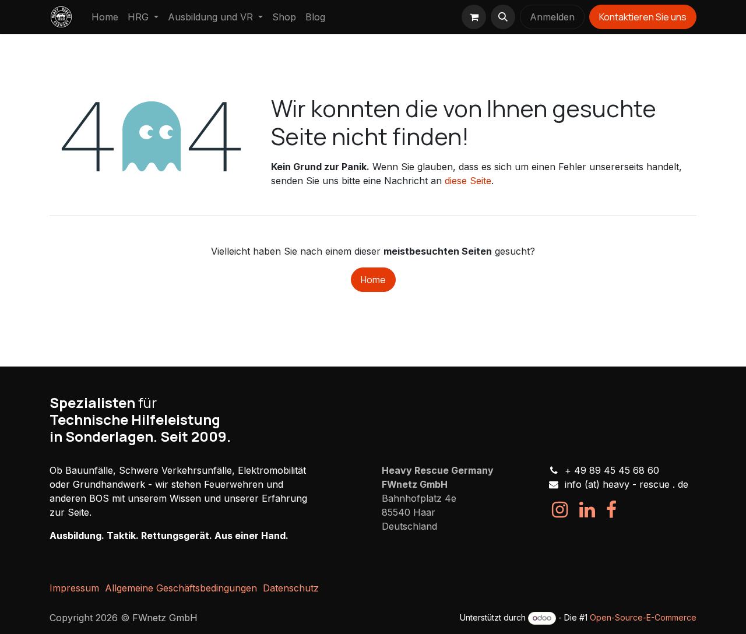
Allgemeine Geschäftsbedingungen (181, 588)
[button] (503, 17)
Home (373, 279)
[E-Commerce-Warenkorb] (474, 17)
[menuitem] (105, 17)
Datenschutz (291, 588)
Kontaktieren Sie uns (643, 16)
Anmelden (552, 17)
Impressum (74, 588)
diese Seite (468, 180)
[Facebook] (611, 510)
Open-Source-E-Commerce (643, 617)
